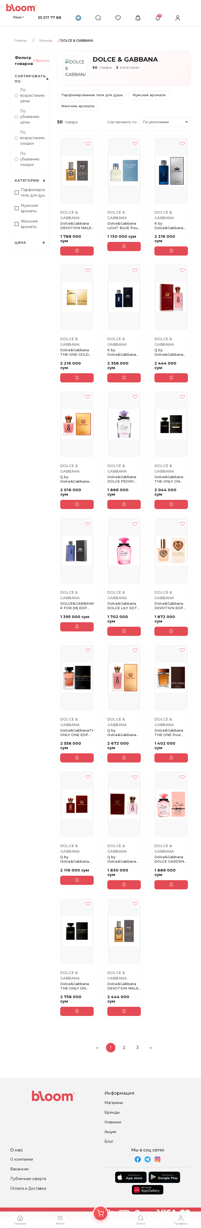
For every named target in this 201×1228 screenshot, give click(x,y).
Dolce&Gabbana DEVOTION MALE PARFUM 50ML (75, 225)
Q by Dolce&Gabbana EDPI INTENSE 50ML (74, 479)
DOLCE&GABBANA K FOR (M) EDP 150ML (77, 605)
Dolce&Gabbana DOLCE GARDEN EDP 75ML (169, 859)
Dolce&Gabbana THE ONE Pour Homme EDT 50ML (168, 732)
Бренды (45, 40)
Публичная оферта (28, 1178)
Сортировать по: (122, 122)
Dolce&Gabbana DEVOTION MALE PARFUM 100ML (122, 986)
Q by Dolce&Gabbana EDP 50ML (121, 859)
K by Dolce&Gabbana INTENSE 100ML (168, 225)
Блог (108, 1141)
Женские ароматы (77, 106)
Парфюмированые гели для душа (91, 95)
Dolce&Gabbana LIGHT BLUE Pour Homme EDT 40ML (123, 225)
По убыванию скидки (30, 159)
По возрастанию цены (32, 95)
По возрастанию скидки (32, 138)
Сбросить (42, 60)
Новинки (112, 1122)
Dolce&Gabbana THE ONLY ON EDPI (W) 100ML (74, 986)
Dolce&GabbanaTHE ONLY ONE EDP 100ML (77, 732)
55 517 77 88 (49, 17)
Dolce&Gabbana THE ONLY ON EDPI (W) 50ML (168, 479)
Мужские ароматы (149, 95)
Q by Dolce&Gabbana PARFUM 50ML (74, 859)
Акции (110, 1131)
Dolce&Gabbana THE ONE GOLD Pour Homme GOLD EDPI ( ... (74, 352)
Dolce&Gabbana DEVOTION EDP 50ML (168, 605)
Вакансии (19, 1169)
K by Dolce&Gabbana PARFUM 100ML (121, 352)
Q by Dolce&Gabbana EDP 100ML (168, 352)
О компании (21, 1159)
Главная (20, 40)
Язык (17, 17)
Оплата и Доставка (28, 1188)
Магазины (113, 1102)
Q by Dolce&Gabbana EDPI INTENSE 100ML (121, 732)
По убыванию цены (30, 117)
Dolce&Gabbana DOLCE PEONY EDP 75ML (121, 479)
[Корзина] (100, 1213)
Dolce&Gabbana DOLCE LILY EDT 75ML (122, 605)
